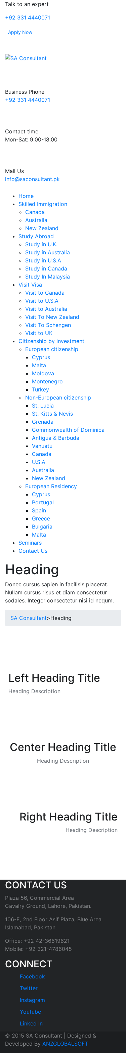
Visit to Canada (45, 292)
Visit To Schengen (48, 325)
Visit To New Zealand (52, 316)
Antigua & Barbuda (55, 437)
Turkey (40, 389)
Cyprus (41, 357)
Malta (39, 365)
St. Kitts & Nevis (52, 413)
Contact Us (32, 550)
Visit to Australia (46, 308)
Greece (41, 518)
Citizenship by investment (51, 341)
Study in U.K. (41, 244)
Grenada (42, 421)
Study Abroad (36, 236)
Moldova (43, 373)
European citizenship (51, 349)
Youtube (29, 1011)
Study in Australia (47, 252)
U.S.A (38, 462)
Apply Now (20, 32)
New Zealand (41, 228)
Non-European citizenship (58, 397)
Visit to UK (38, 333)
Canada (35, 212)
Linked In (30, 1023)
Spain (39, 510)
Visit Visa (30, 284)
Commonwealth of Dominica (68, 429)
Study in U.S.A (43, 260)
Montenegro (47, 381)
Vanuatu (42, 446)
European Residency (51, 486)
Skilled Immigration (42, 204)
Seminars (30, 542)
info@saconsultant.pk (32, 179)
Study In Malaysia (47, 276)
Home (26, 196)
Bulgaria (42, 526)
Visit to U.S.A (41, 300)
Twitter (28, 988)
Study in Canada (46, 268)
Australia (36, 220)
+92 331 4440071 (27, 17)
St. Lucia (43, 405)
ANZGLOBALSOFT (65, 1043)
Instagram (31, 1000)
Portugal (43, 502)
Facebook (31, 976)
